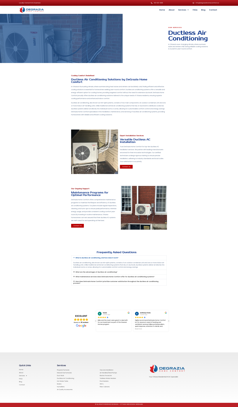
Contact (213, 10)
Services (182, 10)
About (172, 10)
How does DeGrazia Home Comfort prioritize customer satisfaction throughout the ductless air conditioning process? (115, 282)
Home (162, 10)
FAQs (195, 10)
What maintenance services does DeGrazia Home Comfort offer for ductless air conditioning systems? (114, 277)
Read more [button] (138, 329)
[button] (119, 258)
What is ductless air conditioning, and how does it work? (96, 258)
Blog (203, 10)
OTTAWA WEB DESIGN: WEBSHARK (131, 404)
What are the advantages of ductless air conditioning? (96, 272)
